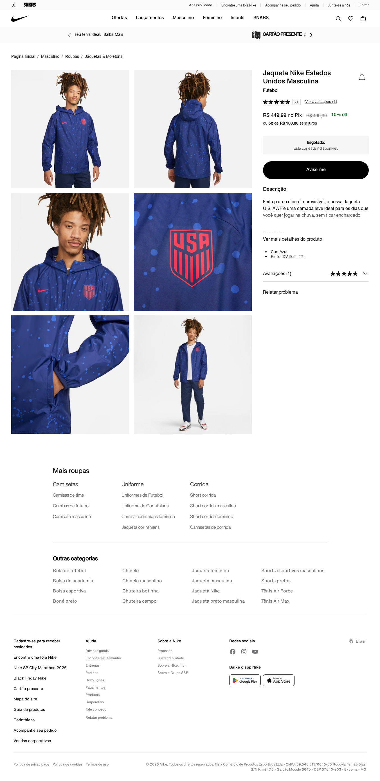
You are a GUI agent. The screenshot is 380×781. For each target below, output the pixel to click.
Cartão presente (28, 688)
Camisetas (65, 484)
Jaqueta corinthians (140, 527)
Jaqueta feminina (210, 570)
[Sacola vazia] (363, 18)
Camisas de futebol (71, 505)
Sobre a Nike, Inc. (171, 665)
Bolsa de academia (73, 580)
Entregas (93, 665)
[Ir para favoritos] (350, 18)
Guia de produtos (29, 709)
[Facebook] (232, 651)
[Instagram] (243, 651)
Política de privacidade (31, 764)
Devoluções (95, 680)
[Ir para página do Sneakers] (29, 5)
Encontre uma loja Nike (238, 5)
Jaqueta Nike (206, 590)
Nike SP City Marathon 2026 (40, 668)
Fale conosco (96, 709)
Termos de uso (97, 764)
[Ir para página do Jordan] (14, 5)
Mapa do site (25, 699)
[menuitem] (119, 18)
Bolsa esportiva (69, 590)
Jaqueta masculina (212, 580)
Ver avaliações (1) (321, 101)
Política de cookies (67, 764)
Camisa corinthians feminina (148, 516)
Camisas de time (68, 495)
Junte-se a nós (339, 5)
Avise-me (316, 170)
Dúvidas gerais (97, 650)
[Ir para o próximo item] (311, 35)
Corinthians (24, 720)
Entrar (364, 5)
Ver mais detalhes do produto (292, 239)
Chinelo (130, 570)
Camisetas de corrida (210, 527)
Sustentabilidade (171, 658)
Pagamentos (95, 687)
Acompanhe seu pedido (283, 5)
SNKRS (261, 18)
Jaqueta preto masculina (218, 601)
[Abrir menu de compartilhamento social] (362, 76)
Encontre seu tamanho (103, 658)
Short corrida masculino (213, 505)
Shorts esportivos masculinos (292, 570)
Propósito (165, 650)
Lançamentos (150, 18)
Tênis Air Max (275, 601)
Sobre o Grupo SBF (173, 672)
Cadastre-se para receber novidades (37, 644)
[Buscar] (338, 18)
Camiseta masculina (72, 516)
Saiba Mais (240, 34)
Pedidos (92, 672)
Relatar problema (280, 292)
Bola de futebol (69, 570)
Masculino (183, 18)
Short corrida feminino (211, 516)
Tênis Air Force (277, 590)
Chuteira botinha (140, 590)
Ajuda (314, 5)
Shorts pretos (276, 580)
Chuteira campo (139, 601)
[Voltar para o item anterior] (69, 35)
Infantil (237, 18)
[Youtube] (255, 651)
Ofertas (119, 18)
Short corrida (203, 495)
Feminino (212, 18)
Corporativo (95, 702)
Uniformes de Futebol (142, 495)
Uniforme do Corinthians (145, 505)
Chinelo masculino (142, 580)
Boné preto (65, 601)
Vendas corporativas (32, 741)
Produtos (93, 694)
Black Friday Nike (30, 678)
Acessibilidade (200, 5)
